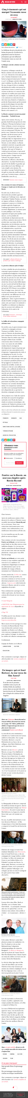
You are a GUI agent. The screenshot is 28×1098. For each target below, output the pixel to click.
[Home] (3, 2)
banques (14, 418)
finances (5, 418)
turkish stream (8, 431)
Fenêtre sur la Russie (16, 730)
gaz (20, 418)
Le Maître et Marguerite (16, 950)
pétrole (5, 422)
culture (16, 646)
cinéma (12, 1054)
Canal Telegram (7, 601)
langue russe (7, 646)
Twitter (20, 47)
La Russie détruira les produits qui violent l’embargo (12, 260)
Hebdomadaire (9, 458)
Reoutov (15, 750)
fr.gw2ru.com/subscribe (9, 620)
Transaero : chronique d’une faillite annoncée (12, 315)
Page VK (5, 612)
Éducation (13, 483)
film (11, 1058)
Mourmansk (21, 852)
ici (12, 1094)
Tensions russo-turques (16, 180)
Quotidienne (19, 458)
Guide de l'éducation (9, 435)
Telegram (11, 719)
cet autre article (10, 1047)
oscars (5, 1058)
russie (5, 1054)
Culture (13, 678)
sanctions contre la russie (11, 426)
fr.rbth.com (17, 574)
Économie (14, 17)
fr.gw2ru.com (11, 583)
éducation (6, 650)
